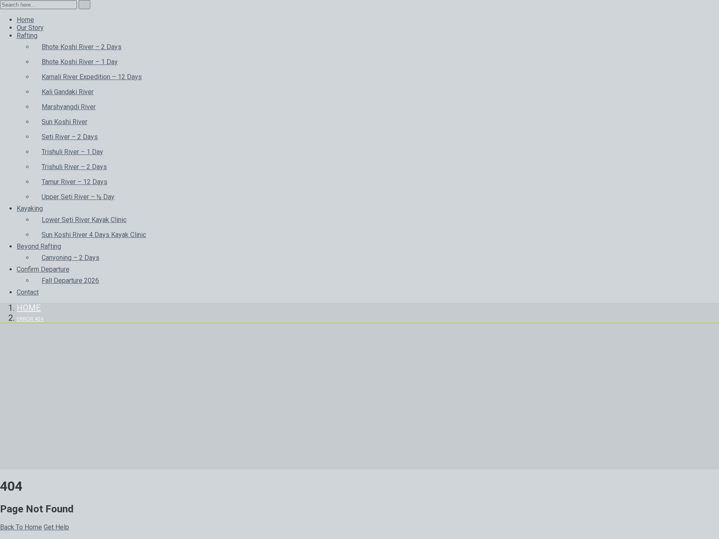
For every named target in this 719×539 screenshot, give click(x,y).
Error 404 (30, 319)
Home (29, 308)
